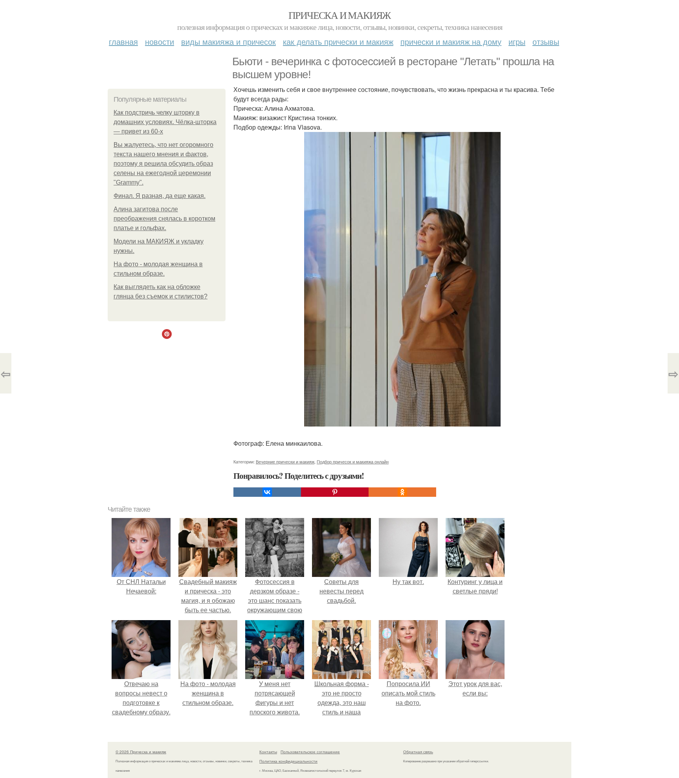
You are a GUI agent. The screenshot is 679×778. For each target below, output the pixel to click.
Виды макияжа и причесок (228, 41)
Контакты (268, 751)
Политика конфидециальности (288, 761)
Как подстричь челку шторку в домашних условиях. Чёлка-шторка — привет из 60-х (165, 122)
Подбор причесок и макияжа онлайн (353, 461)
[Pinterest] (335, 492)
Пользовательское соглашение (310, 751)
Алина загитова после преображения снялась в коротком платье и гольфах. (164, 218)
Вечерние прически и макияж (285, 461)
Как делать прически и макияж (338, 41)
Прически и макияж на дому (450, 41)
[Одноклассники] (402, 492)
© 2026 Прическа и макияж (141, 751)
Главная (123, 41)
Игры (516, 41)
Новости (159, 41)
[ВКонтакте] (267, 492)
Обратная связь (418, 751)
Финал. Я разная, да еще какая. (160, 195)
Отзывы (545, 41)
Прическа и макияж (339, 15)
